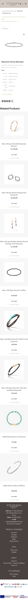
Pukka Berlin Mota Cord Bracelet (14, 437)
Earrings (14, 535)
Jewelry (8, 11)
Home (3, 11)
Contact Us (14, 565)
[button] (24, 34)
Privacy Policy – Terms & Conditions (14, 563)
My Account (14, 550)
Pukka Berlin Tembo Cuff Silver (14, 486)
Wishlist (14, 552)
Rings (14, 539)
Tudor (14, 576)
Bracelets (14, 11)
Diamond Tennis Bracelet (9, 21)
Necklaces (14, 537)
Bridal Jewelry (14, 541)
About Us (14, 561)
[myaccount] (20, 4)
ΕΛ (23, 4)
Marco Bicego (14, 574)
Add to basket (14, 154)
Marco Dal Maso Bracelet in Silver (14, 290)
